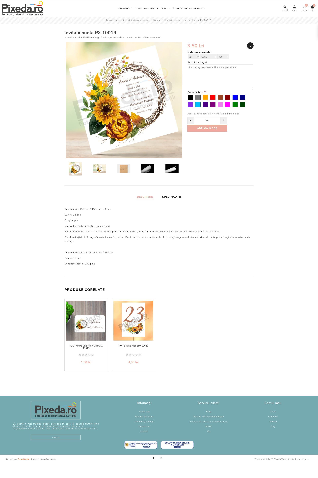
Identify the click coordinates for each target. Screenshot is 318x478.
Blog (208, 411)
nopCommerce (48, 459)
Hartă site (144, 411)
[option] (76, 169)
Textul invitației (197, 62)
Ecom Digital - (24, 459)
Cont (273, 411)
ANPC (208, 426)
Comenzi (273, 416)
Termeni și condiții (144, 421)
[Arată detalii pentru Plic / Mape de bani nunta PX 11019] (86, 321)
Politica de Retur (144, 416)
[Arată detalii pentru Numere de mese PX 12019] (133, 321)
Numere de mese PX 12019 (134, 346)
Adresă (273, 421)
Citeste (55, 437)
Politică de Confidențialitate (209, 416)
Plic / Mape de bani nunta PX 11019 (86, 347)
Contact (144, 431)
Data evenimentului (199, 52)
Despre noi (144, 426)
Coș (273, 426)
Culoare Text (196, 92)
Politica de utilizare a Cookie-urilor (209, 421)
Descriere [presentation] (145, 197)
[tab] (144, 197)
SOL (208, 431)
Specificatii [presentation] (171, 197)
